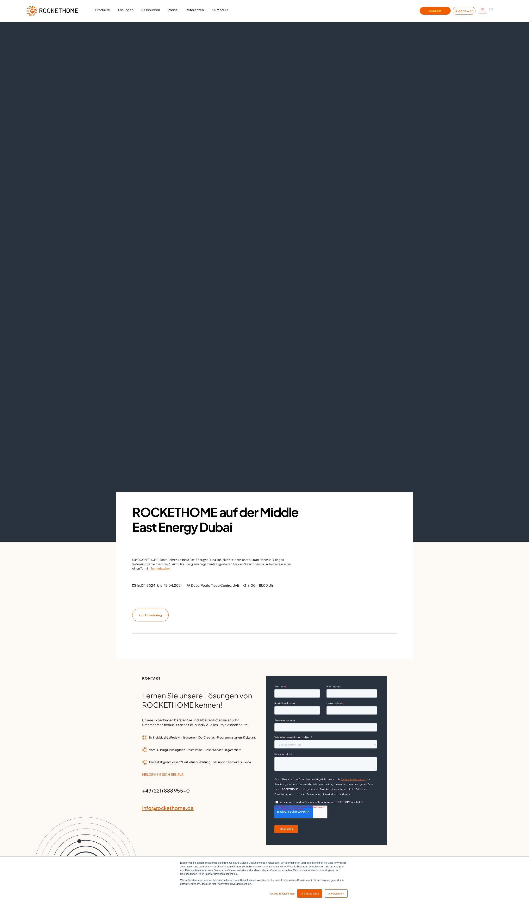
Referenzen (195, 10)
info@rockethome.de (168, 808)
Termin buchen (160, 568)
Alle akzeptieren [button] (310, 893)
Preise (173, 10)
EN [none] (491, 9)
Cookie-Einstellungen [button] (282, 893)
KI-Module (220, 10)
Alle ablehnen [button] (336, 893)
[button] (102, 11)
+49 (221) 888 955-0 (166, 790)
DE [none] (483, 9)
